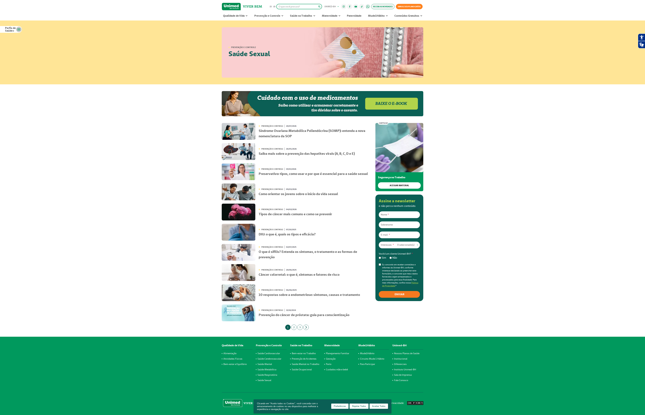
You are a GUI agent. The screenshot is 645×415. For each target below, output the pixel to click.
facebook (349, 6)
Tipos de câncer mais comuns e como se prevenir (295, 214)
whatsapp (367, 6)
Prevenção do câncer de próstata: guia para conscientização (304, 315)
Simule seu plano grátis (409, 6)
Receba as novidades (383, 6)
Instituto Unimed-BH (405, 369)
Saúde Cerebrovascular (269, 358)
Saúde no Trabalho (301, 15)
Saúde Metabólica (266, 369)
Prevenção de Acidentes (304, 358)
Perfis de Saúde (10, 29)
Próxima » (306, 327)
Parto (328, 364)
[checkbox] (399, 258)
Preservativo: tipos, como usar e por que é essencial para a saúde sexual (313, 174)
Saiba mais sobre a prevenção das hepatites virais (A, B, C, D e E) (307, 153)
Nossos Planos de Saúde (406, 353)
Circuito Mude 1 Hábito (372, 358)
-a (270, 6)
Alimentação (229, 353)
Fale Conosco (401, 380)
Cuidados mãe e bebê (337, 369)
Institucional (400, 358)
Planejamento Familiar (337, 353)
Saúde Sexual (264, 380)
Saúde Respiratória (267, 374)
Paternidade (354, 15)
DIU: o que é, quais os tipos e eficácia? (287, 234)
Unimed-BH (231, 6)
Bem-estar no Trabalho (304, 353)
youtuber (355, 6)
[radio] (382, 258)
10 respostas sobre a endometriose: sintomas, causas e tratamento (309, 295)
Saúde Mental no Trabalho (305, 364)
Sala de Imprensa (403, 374)
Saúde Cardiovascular (268, 353)
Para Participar (367, 364)
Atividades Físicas (232, 358)
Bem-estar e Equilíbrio (235, 364)
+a (274, 6)
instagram (343, 6)
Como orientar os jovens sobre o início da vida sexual (298, 194)
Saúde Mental (264, 364)
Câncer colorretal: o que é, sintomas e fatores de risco (299, 274)
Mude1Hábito (376, 15)
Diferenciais (400, 364)
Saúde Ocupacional (302, 369)
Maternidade (329, 15)
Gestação (331, 358)
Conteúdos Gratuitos (406, 15)
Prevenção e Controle (267, 15)
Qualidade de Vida (234, 15)
